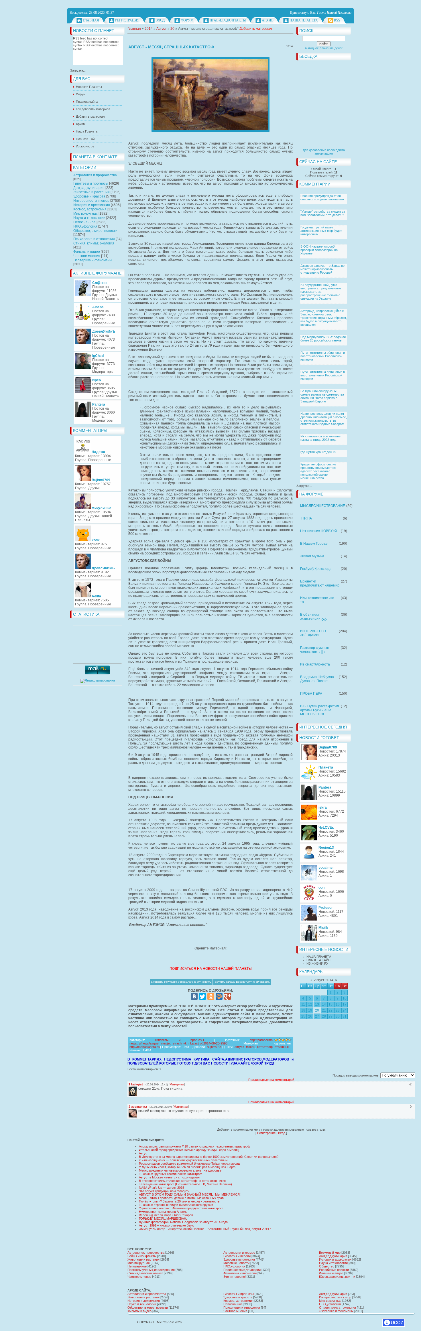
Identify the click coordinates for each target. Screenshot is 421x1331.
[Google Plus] (227, 996)
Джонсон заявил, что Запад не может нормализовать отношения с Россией (322, 269)
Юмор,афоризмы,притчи (337, 1276)
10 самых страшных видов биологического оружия (176, 1204)
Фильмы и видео (86, 252)
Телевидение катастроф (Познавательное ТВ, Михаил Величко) (185, 1184)
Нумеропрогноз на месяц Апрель (163, 1211)
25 (303, 1016)
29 (330, 1016)
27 (317, 1016)
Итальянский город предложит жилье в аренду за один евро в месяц (189, 1150)
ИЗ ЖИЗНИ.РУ (317, 963)
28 (324, 1016)
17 (345, 1004)
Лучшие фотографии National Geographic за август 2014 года (183, 1222)
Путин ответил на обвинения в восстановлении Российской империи (322, 356)
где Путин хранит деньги (318, 452)
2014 (149, 29)
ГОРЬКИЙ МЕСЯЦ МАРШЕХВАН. (163, 1218)
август (239, 1046)
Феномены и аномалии (240, 1273)
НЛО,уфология (85, 226)
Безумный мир (330, 1252)
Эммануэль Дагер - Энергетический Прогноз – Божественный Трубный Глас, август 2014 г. (205, 1229)
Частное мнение (139, 1276)
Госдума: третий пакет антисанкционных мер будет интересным (321, 231)
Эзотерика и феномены (92, 260)
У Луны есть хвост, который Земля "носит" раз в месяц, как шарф (187, 1167)
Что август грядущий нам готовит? (164, 1191)
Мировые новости (236, 1263)
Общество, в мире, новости (95, 231)
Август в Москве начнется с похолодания (169, 1177)
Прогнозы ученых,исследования (151, 1269)
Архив (268, 20)
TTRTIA (306, 518)
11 (303, 1004)
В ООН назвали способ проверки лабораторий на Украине (319, 250)
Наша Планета (304, 20)
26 (310, 1016)
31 (345, 1016)
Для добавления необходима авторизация (324, 151)
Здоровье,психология (239, 1259)
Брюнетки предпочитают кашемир (319, 583)
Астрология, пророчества (145, 1252)
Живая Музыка (312, 556)
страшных (282, 1046)
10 (345, 998)
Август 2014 (323, 980)
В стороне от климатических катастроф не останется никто (182, 1180)
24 (345, 1010)
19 (310, 1010)
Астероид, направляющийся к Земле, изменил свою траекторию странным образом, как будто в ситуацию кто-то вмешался (323, 317)
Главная (91, 20)
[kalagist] (137, 1089)
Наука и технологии (89, 218)
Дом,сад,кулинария (89, 188)
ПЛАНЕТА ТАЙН (318, 960)
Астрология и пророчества (95, 175)
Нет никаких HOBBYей (318, 531)
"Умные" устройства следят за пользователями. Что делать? (322, 213)
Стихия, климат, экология (93, 243)
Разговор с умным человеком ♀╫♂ (314, 650)
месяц (250, 1046)
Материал (177, 1084)
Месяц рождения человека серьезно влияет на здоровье (180, 1170)
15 (330, 1004)
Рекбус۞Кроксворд (315, 569)
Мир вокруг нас (85, 214)
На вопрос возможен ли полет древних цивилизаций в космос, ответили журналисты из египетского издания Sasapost (323, 419)
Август (161, 29)
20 (317, 1010)
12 (310, 1004)
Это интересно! (234, 1276)
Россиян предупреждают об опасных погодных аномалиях (322, 197)
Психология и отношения (94, 239)
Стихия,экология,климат (145, 1273)
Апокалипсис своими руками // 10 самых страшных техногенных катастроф (194, 1146)
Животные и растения (91, 192)
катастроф (265, 1046)
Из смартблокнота (315, 664)
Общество (326, 1266)
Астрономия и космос (239, 1252)
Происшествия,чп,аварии (242, 1269)
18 (303, 1010)
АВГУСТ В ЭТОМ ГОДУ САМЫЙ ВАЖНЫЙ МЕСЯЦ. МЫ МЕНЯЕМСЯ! (190, 1194)
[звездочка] (137, 1111)
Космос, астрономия (90, 209)
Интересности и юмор (91, 201)
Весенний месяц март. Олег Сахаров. (166, 1215)
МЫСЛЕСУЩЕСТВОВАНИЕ (322, 506)
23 (338, 1010)
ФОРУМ (187, 20)
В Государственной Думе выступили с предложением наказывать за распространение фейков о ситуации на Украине (320, 291)
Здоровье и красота (89, 196)
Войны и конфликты (141, 1256)
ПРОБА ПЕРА (311, 694)
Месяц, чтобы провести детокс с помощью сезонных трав (181, 1198)
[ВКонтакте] (194, 996)
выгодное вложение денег (324, 48)
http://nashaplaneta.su (144, 1046)
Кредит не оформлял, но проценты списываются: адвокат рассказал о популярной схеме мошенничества (318, 471)
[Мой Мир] (219, 996)
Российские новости (334, 1269)
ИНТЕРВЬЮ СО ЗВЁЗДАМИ (313, 633)
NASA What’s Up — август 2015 (161, 1187)
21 (324, 1010)
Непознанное (84, 222)
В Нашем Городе (314, 544)
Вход (160, 20)
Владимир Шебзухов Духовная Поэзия (317, 679)
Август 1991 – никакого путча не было (166, 1225)
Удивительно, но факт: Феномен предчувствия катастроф (181, 1208)
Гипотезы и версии (237, 1256)
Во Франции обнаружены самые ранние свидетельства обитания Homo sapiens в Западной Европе (322, 396)
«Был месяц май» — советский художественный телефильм (183, 1160)
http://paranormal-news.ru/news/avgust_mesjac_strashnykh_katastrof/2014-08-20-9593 (201, 1041)
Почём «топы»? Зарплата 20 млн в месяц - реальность (179, 1201)
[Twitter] (202, 996)
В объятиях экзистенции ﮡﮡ (313, 617)
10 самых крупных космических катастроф (170, 1174)
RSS (337, 20)
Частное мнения (86, 256)
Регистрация (127, 20)
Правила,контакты (228, 20)
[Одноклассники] (210, 996)
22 (330, 1010)
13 (317, 1004)
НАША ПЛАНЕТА (318, 956)
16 (338, 1004)
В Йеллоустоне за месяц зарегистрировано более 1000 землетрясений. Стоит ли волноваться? (208, 1156)
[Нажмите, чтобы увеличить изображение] (210, 94)
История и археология (91, 205)
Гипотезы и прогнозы (90, 183)
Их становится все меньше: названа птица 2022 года (320, 438)
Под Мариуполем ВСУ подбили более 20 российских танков (323, 338)
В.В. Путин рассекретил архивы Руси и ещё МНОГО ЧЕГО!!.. (319, 710)
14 (324, 1004)
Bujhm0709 (214, 1046)
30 (338, 1016)
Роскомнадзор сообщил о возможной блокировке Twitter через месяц (189, 1163)
